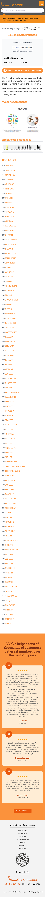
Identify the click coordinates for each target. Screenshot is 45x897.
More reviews (21, 811)
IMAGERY (9, 337)
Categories (19, 29)
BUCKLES (9, 406)
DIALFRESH (10, 568)
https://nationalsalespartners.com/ (22, 51)
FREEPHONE (10, 258)
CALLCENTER (10, 323)
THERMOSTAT (11, 286)
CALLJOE (8, 600)
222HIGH (9, 512)
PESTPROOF (10, 503)
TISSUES (8, 535)
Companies (22, 848)
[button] (41, 3)
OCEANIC (9, 249)
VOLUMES (9, 489)
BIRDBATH (9, 355)
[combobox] (22, 10)
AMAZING (9, 212)
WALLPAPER (10, 230)
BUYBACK (9, 517)
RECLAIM (9, 295)
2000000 (8, 281)
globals (8, 202)
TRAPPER (9, 420)
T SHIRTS (9, 179)
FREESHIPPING (11, 461)
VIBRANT (9, 369)
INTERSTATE (10, 253)
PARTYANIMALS (12, 392)
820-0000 (9, 374)
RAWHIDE (9, 526)
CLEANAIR (9, 346)
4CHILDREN (10, 313)
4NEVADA (9, 434)
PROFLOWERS (11, 586)
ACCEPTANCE (11, 596)
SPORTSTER (10, 262)
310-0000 (9, 485)
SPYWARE (9, 364)
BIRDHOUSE (10, 318)
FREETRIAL (9, 475)
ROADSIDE (9, 401)
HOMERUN (10, 290)
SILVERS (8, 193)
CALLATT (9, 360)
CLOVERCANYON (12, 471)
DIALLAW (9, 415)
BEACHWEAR (10, 498)
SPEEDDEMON (11, 549)
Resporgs (10, 29)
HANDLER (9, 267)
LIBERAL (8, 304)
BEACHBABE (10, 438)
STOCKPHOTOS (11, 300)
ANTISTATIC (10, 448)
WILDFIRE (9, 272)
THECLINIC (10, 531)
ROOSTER (9, 582)
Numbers (23, 845)
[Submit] (3, 10)
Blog (22, 842)
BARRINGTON (11, 424)
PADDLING (10, 411)
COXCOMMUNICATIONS (15, 466)
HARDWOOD (10, 225)
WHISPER (9, 276)
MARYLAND (10, 175)
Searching (22, 833)
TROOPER (9, 522)
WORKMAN (10, 480)
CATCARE (9, 614)
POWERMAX (10, 452)
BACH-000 (9, 443)
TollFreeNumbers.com (20, 892)
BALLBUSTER (10, 397)
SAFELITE (9, 591)
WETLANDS (10, 341)
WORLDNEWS (11, 239)
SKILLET (8, 457)
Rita (38, 884)
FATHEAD (9, 577)
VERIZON (9, 221)
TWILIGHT (9, 327)
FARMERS (9, 198)
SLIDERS (8, 387)
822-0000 (9, 559)
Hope (29, 884)
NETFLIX (8, 309)
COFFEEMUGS (11, 332)
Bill (23, 884)
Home (4, 29)
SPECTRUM (10, 170)
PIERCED (9, 554)
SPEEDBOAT (10, 508)
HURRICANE (10, 207)
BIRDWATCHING (12, 540)
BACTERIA (9, 350)
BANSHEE (9, 494)
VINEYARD (9, 184)
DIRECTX (9, 545)
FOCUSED (9, 429)
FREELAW (9, 609)
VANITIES (9, 572)
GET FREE (9, 235)
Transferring (22, 839)
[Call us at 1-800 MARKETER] (12, 4)
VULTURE (9, 563)
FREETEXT (9, 619)
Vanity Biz (26, 28)
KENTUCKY (10, 188)
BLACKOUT (10, 605)
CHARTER (9, 165)
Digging (22, 836)
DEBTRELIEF (10, 378)
